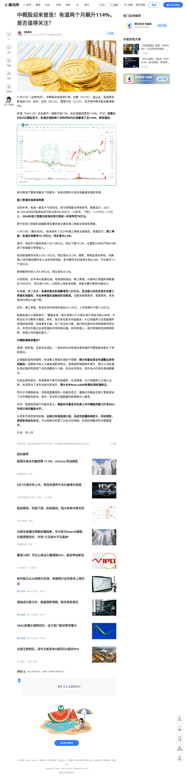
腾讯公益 (88, 760)
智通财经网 (22, 474)
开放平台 (61, 760)
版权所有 (70, 772)
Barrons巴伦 (32, 591)
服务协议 (43, 760)
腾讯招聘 (79, 760)
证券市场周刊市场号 (26, 497)
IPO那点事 (22, 568)
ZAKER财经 (22, 521)
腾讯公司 (62, 772)
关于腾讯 (21, 760)
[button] (162, 25)
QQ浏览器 (97, 760)
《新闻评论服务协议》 (56, 671)
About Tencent (32, 760)
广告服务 (70, 760)
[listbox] (66, 557)
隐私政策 (52, 760)
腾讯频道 (106, 760)
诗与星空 (21, 662)
